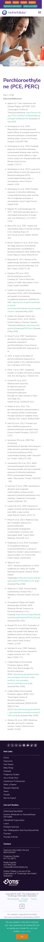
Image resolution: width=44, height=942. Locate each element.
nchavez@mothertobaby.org (16, 867)
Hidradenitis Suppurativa (14, 820)
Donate (7, 794)
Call (8, 2)
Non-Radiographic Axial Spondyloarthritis (21, 830)
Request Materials (11, 788)
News (6, 791)
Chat (23, 2)
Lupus (6, 823)
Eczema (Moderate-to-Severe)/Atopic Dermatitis (20, 815)
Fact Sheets (8, 764)
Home (6, 757)
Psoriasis (7, 833)
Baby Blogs (8, 767)
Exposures (8, 761)
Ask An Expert (10, 798)
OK (22, 936)
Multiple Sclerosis (11, 827)
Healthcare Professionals (14, 781)
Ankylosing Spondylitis (13, 811)
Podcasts (7, 771)
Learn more (25, 931)
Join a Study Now (11, 778)
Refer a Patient (12, 6)
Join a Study (30, 6)
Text (15, 2)
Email (32, 2)
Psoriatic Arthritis (11, 837)
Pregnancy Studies (11, 774)
